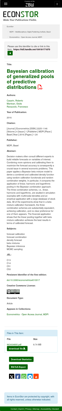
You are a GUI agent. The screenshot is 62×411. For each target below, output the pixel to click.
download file (16, 348)
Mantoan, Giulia (14, 103)
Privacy (28, 409)
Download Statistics (21, 359)
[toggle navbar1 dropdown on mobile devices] (5, 3)
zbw (29, 5)
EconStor (10, 26)
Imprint (21, 409)
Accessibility (46, 409)
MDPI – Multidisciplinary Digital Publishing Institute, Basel (30, 31)
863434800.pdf (14, 344)
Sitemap (36, 409)
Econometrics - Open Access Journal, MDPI (25, 37)
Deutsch (55, 409)
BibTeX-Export (18, 366)
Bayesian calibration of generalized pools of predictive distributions (30, 78)
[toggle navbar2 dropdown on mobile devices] (57, 3)
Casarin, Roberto (15, 100)
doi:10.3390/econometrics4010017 (23, 280)
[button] (11, 376)
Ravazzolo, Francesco (17, 106)
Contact (14, 409)
